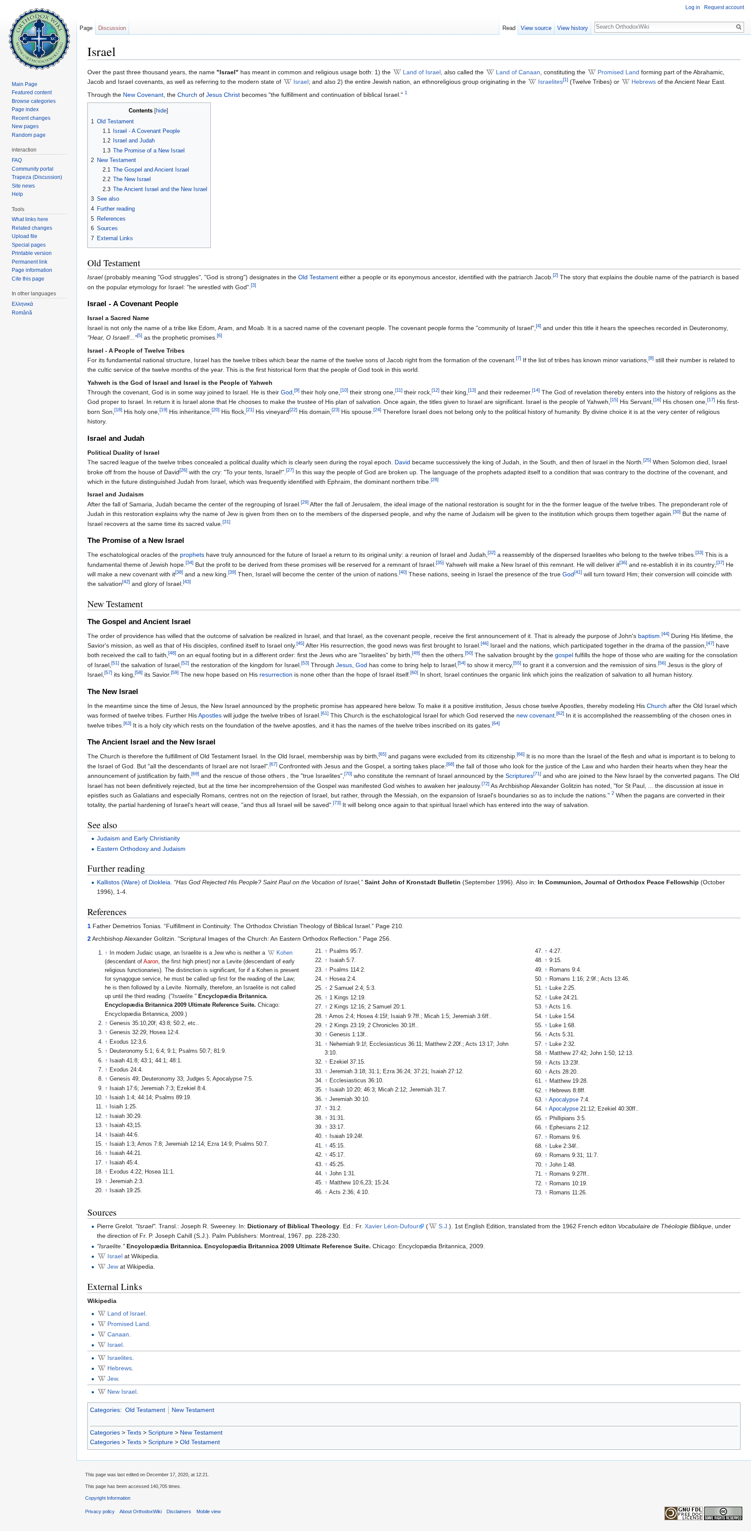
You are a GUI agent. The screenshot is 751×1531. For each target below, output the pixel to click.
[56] (662, 662)
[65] (382, 754)
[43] (187, 582)
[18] (118, 409)
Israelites (550, 81)
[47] (710, 643)
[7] (518, 357)
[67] (273, 764)
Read (508, 28)
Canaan (118, 1334)
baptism (649, 635)
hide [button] (161, 111)
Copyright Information (107, 1498)
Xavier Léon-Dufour (392, 1226)
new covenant (535, 715)
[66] (521, 754)
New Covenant (143, 94)
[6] (219, 335)
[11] (398, 390)
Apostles (210, 715)
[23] (335, 409)
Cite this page (28, 279)
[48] (172, 653)
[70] (348, 773)
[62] (560, 713)
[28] (435, 479)
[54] (461, 662)
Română (22, 313)
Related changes (32, 228)
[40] (403, 572)
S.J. (444, 1226)
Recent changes (31, 118)
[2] (555, 275)
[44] (665, 633)
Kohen (284, 953)
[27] (290, 470)
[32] (491, 553)
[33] (699, 553)
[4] (538, 325)
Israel (301, 81)
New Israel (121, 1391)
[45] (300, 643)
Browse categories (34, 101)
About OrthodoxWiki (141, 1511)
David (402, 462)
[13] (472, 390)
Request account (724, 7)
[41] (578, 572)
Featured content (32, 92)
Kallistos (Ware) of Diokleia (133, 882)
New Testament (193, 1409)
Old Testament (318, 277)
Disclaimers (178, 1511)
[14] (536, 390)
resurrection (275, 674)
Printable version (32, 253)
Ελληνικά (22, 304)
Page (86, 28)
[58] (139, 672)
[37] (720, 562)
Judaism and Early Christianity (138, 838)
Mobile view (208, 1511)
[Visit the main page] (38, 34)
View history (572, 28)
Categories (105, 1409)
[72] (485, 783)
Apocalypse (563, 1100)
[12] (435, 390)
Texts (134, 1432)
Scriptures (519, 775)
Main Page (24, 84)
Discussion (112, 28)
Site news (23, 186)
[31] (226, 521)
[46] (484, 643)
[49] (416, 653)
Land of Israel (422, 72)
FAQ (17, 160)
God (286, 392)
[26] (183, 470)
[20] (215, 409)
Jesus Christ (223, 94)
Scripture (160, 1432)
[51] (115, 662)
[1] (565, 80)
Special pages (29, 245)
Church (187, 94)
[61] (325, 713)
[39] (232, 572)
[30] (677, 512)
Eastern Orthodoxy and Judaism (141, 848)
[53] (305, 662)
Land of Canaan (518, 72)
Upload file (24, 236)
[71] (537, 773)
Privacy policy (100, 1511)
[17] (711, 400)
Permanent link (29, 262)
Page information (32, 270)
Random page (29, 135)
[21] (250, 409)
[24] (377, 409)
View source (536, 28)
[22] (293, 409)
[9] (296, 390)
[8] (651, 357)
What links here (30, 219)
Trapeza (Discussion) (37, 177)
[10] (344, 390)
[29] (305, 502)
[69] (195, 773)
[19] (163, 409)
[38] (179, 572)
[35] (440, 562)
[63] (127, 723)
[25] (647, 460)
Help (17, 194)
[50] (469, 653)
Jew (112, 1266)
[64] (496, 723)
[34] (189, 562)
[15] (614, 400)
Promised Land (618, 72)
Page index (25, 109)
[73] (337, 803)
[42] (126, 582)
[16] (657, 400)
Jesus (344, 664)
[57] (108, 672)
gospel (564, 654)
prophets (192, 554)
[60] (414, 672)
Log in (692, 7)
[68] (450, 764)
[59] (175, 672)
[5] (139, 335)
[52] (185, 662)
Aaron (150, 962)
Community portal (32, 169)
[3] (253, 285)
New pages (25, 126)
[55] (517, 662)
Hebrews (643, 81)
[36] (623, 562)
